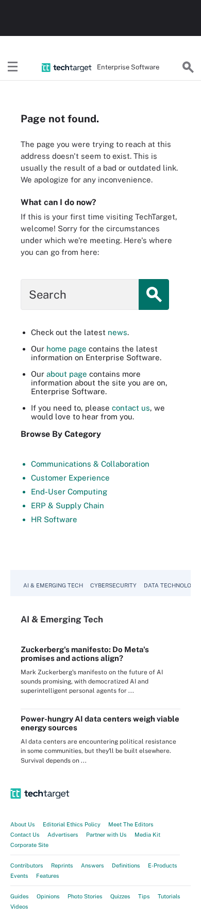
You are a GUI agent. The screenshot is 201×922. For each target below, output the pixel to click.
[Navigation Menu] (13, 67)
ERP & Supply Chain (67, 505)
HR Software (54, 519)
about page (66, 374)
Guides (19, 896)
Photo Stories (85, 896)
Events (19, 876)
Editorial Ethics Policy (71, 824)
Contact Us (25, 835)
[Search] (188, 67)
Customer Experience (70, 477)
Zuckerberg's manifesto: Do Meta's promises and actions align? (85, 653)
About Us (22, 824)
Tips (144, 896)
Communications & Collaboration (90, 463)
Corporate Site (29, 845)
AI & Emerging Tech (53, 585)
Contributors (26, 865)
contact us (131, 407)
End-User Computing (69, 491)
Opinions (48, 896)
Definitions (126, 865)
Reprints (62, 865)
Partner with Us (106, 835)
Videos (19, 906)
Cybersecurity (113, 585)
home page (66, 348)
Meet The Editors (131, 824)
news (117, 332)
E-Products (162, 865)
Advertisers (62, 835)
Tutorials (169, 896)
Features (47, 876)
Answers (92, 865)
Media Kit (147, 835)
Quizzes (120, 896)
